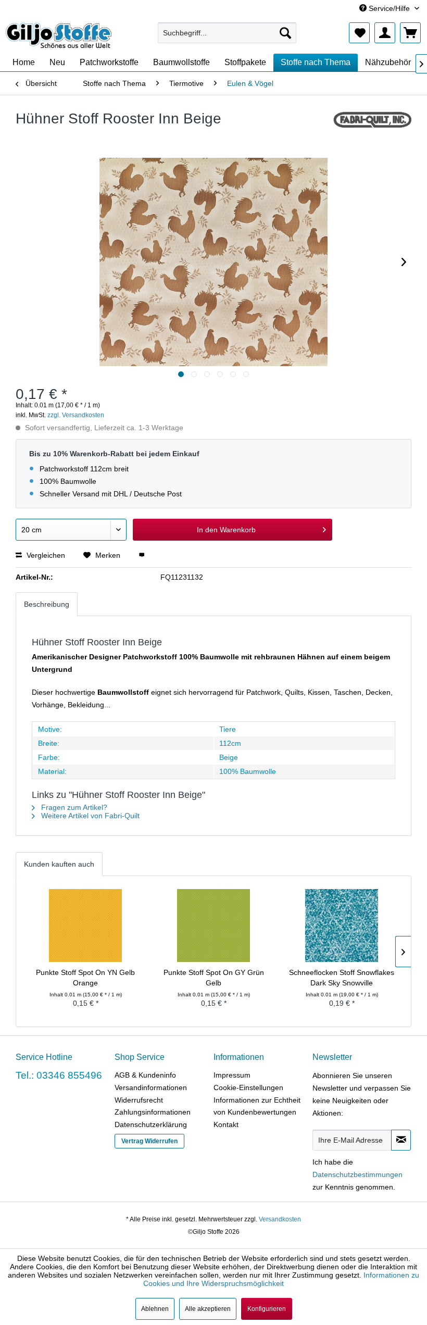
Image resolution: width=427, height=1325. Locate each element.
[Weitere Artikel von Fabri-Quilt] (371, 129)
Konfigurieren (266, 1308)
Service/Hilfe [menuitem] (389, 8)
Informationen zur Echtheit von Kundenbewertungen (257, 1106)
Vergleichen (44, 555)
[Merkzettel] (359, 32)
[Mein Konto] (384, 32)
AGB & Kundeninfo (145, 1075)
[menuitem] (227, 32)
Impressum (232, 1075)
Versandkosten (280, 1219)
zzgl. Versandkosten (75, 415)
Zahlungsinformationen (153, 1112)
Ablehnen (155, 1308)
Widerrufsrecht (139, 1100)
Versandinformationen (151, 1087)
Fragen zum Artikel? (73, 807)
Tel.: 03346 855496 (59, 1075)
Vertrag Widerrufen (149, 1141)
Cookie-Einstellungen (248, 1087)
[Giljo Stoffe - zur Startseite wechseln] (58, 35)
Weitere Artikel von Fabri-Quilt (89, 815)
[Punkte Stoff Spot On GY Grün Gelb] (213, 925)
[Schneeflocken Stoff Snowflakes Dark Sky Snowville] (341, 925)
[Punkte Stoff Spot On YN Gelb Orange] (85, 925)
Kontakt (226, 1124)
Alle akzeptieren (208, 1308)
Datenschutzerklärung (151, 1124)
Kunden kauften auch (59, 864)
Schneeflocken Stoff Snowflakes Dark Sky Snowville (341, 977)
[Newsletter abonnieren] (401, 1140)
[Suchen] (285, 32)
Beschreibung (46, 604)
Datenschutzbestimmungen (357, 1174)
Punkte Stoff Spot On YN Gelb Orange (85, 977)
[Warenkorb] (410, 32)
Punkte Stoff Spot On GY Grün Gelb (214, 977)
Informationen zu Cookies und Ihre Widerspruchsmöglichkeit (281, 1279)
